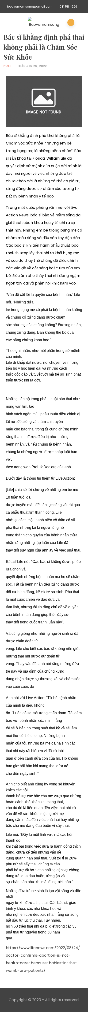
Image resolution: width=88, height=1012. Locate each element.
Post (8, 66)
